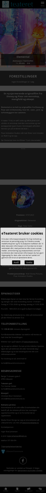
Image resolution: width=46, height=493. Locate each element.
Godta (29, 262)
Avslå (16, 262)
